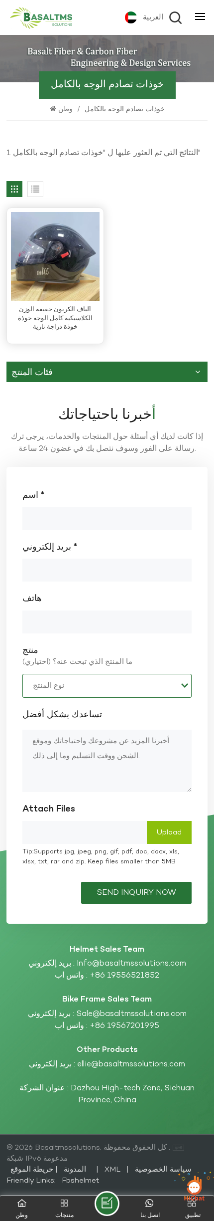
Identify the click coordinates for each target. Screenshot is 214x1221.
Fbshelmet (80, 1181)
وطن (66, 109)
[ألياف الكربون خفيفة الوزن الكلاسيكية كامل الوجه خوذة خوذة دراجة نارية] (55, 256)
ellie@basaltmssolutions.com (131, 1064)
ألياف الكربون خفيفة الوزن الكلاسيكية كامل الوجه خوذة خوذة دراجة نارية (55, 319)
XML (112, 1170)
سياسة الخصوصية (163, 1170)
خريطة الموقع (51, 1170)
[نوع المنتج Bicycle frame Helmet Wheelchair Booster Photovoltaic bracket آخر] (107, 686)
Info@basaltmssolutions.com (131, 963)
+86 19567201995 (124, 1025)
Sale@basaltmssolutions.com (131, 1014)
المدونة (74, 1170)
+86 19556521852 (124, 975)
